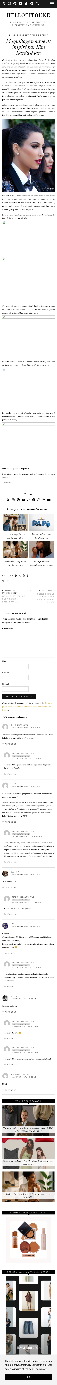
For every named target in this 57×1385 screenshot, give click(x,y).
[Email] (48, 500)
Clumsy (15, 872)
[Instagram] (9, 3)
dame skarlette (19, 725)
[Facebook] (31, 3)
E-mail (5, 672)
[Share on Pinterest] (24, 575)
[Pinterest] (14, 3)
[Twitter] (4, 3)
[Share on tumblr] (27, 575)
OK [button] (28, 1377)
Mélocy (15, 996)
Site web (5, 684)
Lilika (14, 924)
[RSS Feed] (44, 500)
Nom (5, 661)
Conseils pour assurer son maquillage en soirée (42, 596)
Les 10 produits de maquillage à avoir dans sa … (42, 565)
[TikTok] (26, 3)
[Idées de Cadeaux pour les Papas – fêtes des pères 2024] (41, 522)
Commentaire (8, 628)
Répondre (10, 744)
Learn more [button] (41, 1369)
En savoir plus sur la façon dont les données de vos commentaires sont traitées (27, 706)
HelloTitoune (28, 15)
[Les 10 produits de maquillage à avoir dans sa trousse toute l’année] (41, 549)
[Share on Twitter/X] (20, 575)
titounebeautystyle (23, 753)
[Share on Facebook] (16, 575)
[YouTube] (20, 3)
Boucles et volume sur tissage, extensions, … (13, 596)
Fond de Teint (40, 35)
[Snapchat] (38, 500)
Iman (7, 581)
